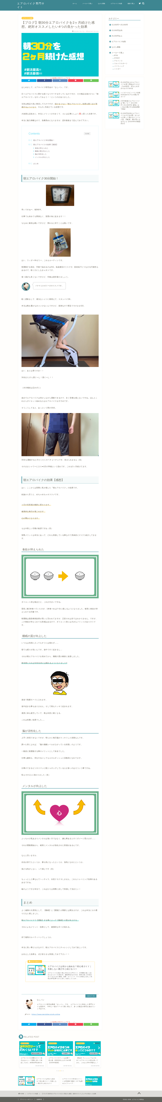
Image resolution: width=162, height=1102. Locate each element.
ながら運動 (101, 3)
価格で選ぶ (131, 3)
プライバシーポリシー (26, 1099)
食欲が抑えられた (41, 148)
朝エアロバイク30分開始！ (44, 140)
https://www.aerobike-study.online (46, 1014)
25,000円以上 (117, 36)
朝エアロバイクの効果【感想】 (45, 144)
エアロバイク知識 (116, 3)
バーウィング (119, 66)
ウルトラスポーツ (120, 63)
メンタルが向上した (42, 157)
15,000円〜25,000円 (120, 25)
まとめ (36, 163)
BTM (116, 55)
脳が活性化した (41, 154)
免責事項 (39, 1099)
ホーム (75, 3)
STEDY (117, 58)
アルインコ (118, 61)
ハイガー (117, 69)
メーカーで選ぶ (87, 3)
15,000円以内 (117, 30)
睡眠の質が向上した (42, 151)
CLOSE (87, 133)
